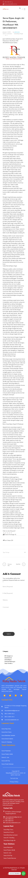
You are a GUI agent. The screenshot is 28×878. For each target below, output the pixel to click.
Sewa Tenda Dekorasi (7, 764)
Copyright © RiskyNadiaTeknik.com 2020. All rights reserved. (15, 773)
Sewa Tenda (7, 663)
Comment (6, 607)
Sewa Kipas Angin (18, 33)
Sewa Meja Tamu (6, 729)
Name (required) (8, 586)
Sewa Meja (7, 659)
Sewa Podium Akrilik (7, 754)
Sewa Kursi (7, 657)
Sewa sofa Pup (6, 761)
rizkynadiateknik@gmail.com (11, 4)
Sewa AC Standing (7, 742)
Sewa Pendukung (9, 661)
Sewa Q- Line (5, 757)
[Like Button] (5, 35)
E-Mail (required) (8, 593)
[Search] (20, 8)
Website (5, 600)
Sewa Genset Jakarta (7, 739)
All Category (7, 656)
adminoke (17, 32)
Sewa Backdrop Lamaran (8, 735)
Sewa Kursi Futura (6, 732)
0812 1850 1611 (8, 2)
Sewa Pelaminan (6, 751)
